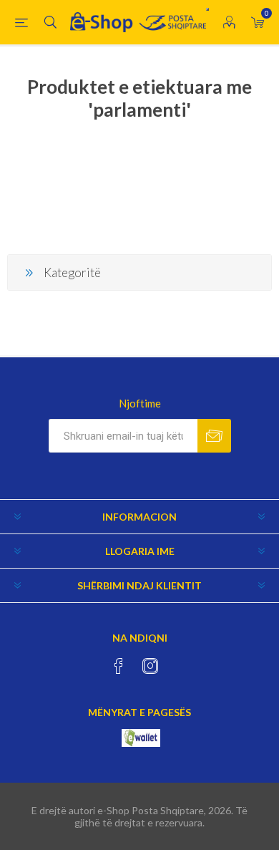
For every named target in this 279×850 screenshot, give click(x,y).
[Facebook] (118, 666)
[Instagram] (150, 666)
